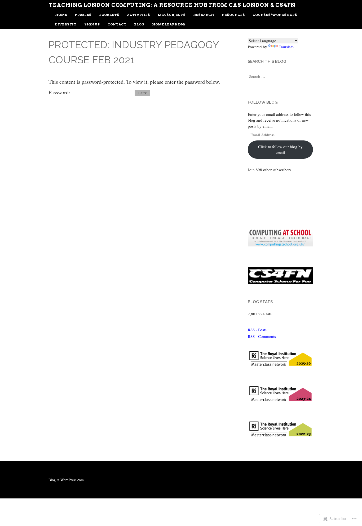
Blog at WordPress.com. (66, 479)
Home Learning (168, 24)
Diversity (66, 24)
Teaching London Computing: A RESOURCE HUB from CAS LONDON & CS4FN (171, 5)
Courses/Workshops (275, 15)
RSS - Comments (262, 336)
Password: (60, 92)
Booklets (109, 15)
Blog (139, 24)
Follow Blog (262, 102)
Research (203, 15)
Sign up (92, 24)
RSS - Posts (257, 329)
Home (61, 15)
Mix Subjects (172, 15)
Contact (117, 24)
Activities (138, 15)
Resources (233, 15)
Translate (286, 46)
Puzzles (83, 15)
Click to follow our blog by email (280, 149)
